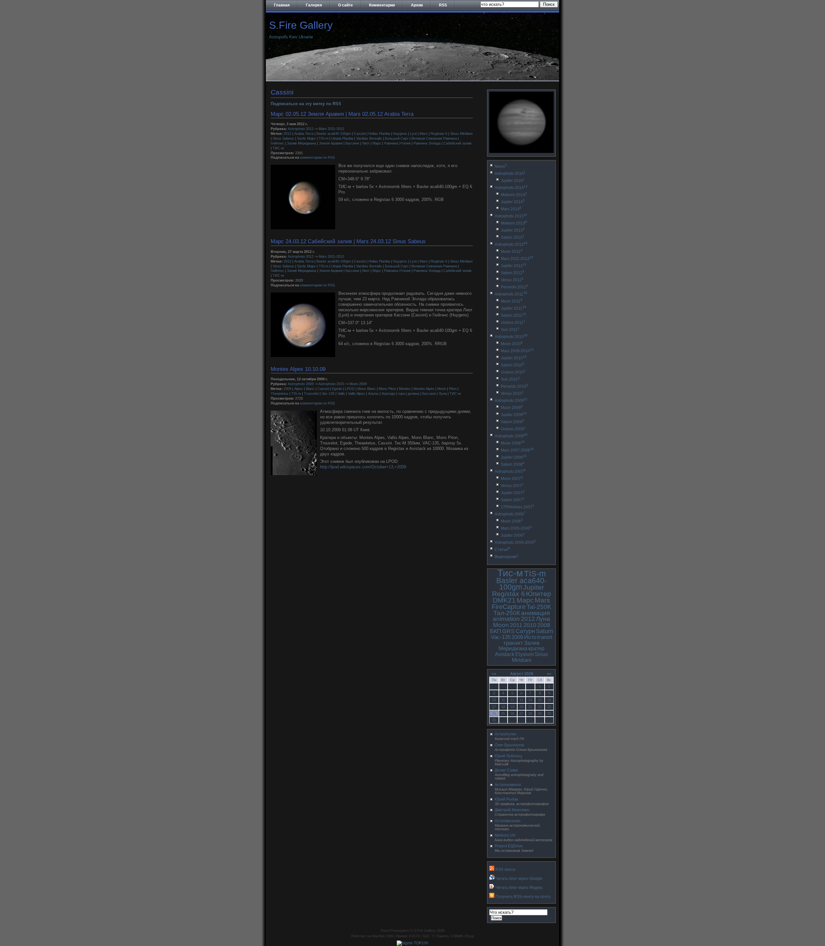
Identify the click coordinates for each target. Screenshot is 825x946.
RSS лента (505, 869)
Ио (527, 637)
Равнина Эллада (427, 143)
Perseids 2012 (514, 287)
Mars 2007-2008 (517, 450)
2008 (543, 625)
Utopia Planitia (342, 138)
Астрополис (506, 734)
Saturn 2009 (512, 422)
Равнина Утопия (397, 143)
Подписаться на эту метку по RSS (306, 103)
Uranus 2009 (513, 429)
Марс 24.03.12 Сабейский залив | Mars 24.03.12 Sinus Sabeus (348, 241)
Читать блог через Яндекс (519, 887)
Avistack (504, 654)
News (501, 166)
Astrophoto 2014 (511, 187)
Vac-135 (328, 393)
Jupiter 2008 (514, 457)
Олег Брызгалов (509, 745)
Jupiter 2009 (514, 415)
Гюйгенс (277, 143)
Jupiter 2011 (513, 308)
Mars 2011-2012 (331, 129)
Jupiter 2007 (513, 493)
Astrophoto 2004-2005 (515, 542)
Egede (337, 389)
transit (544, 637)
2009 (287, 389)
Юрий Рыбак (506, 799)
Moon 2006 (512, 521)
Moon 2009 (358, 384)
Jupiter (533, 587)
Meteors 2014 (514, 195)
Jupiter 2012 (513, 266)
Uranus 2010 (513, 372)
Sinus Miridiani (461, 133)
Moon (441, 389)
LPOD (349, 389)
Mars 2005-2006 (516, 528)
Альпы (373, 393)
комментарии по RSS (317, 157)
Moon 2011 (511, 301)
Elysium (524, 654)
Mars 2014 (511, 209)
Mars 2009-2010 (517, 351)
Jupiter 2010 (514, 358)
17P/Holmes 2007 (517, 507)
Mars (424, 133)
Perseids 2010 (514, 386)
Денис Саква (506, 770)
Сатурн (525, 631)
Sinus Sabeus (283, 138)
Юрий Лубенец (508, 756)
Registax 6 (439, 133)
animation (506, 618)
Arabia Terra (304, 133)
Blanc (310, 389)
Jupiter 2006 (513, 535)
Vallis (341, 393)
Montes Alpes (423, 389)
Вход (470, 936)
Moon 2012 (512, 251)
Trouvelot (311, 393)
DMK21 (504, 600)
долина (413, 393)
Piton (453, 389)
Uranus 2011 (513, 322)
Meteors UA (505, 835)
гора (401, 393)
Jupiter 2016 (513, 180)
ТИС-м (278, 148)
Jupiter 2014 (513, 202)
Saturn (544, 631)
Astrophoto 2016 (510, 173)
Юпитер (538, 593)
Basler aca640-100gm (333, 133)
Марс (377, 143)
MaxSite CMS (382, 936)
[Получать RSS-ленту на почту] (491, 896)
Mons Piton (387, 389)
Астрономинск (508, 784)
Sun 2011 (510, 329)
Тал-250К (506, 613)
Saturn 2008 (512, 464)
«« (494, 674)
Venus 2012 (512, 280)
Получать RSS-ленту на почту (522, 896)
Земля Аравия (331, 143)
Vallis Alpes (356, 393)
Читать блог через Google (518, 878)
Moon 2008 (513, 443)
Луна (443, 393)
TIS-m (323, 138)
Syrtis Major (306, 138)
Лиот (366, 143)
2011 (516, 625)
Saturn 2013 (512, 237)
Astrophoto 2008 (511, 436)
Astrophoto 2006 (510, 514)
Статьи (502, 549)
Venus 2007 (512, 485)
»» (549, 674)
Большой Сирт (397, 138)
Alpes (298, 389)
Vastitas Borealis (369, 138)
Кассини (352, 143)
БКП (495, 631)
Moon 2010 (512, 344)
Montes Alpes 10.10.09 (298, 369)
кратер (536, 648)
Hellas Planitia (379, 133)
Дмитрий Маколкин (512, 810)
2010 (529, 625)
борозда (388, 393)
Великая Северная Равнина (434, 138)
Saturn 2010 (512, 365)
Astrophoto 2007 (510, 471)
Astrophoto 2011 (511, 294)
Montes (405, 389)
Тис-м (510, 573)
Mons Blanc (366, 389)
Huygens (400, 133)
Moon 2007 (512, 478)
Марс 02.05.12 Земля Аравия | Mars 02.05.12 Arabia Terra (342, 114)
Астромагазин (507, 821)
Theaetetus (279, 393)
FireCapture (509, 606)
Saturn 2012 (512, 273)
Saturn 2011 (513, 315)
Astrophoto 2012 (301, 129)
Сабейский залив (457, 143)
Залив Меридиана (301, 143)
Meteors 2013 (514, 223)
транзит (513, 643)
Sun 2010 (510, 379)
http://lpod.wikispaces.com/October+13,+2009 (363, 466)
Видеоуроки (507, 556)
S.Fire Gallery (301, 25)
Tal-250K (539, 606)
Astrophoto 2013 (511, 216)
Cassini (359, 133)
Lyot (413, 133)
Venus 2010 (512, 393)
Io (534, 637)
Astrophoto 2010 (331, 384)
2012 (287, 133)
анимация (535, 613)
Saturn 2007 (512, 500)
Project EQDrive (509, 846)
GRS (508, 631)
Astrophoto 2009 (301, 384)
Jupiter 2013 (513, 230)
